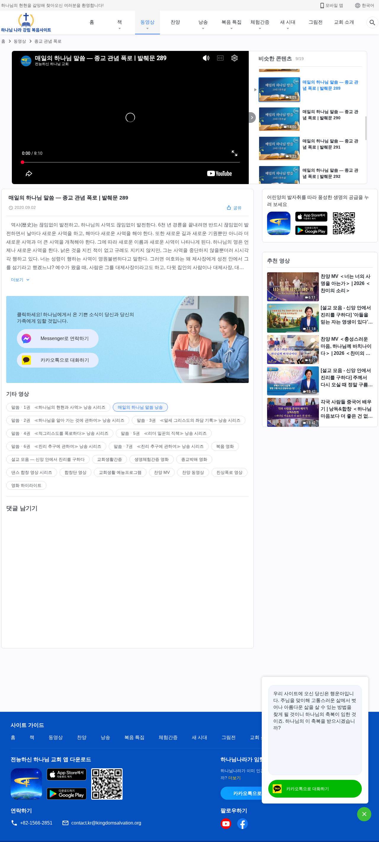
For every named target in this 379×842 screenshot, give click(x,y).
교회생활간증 (109, 459)
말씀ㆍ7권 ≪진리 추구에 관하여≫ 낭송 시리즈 (159, 446)
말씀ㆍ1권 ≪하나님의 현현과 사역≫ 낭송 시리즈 (58, 407)
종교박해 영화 (194, 459)
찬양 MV (162, 472)
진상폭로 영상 (229, 472)
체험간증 (259, 22)
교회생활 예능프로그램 (120, 472)
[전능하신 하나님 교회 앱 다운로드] (26, 783)
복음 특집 (231, 22)
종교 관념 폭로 (48, 41)
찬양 (175, 22)
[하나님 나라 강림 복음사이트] (26, 22)
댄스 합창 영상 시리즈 (31, 472)
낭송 (203, 22)
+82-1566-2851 (36, 822)
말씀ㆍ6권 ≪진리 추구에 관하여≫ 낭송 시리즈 (56, 446)
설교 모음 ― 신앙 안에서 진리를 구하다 (48, 459)
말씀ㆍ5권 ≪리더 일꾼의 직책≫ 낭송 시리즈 (164, 433)
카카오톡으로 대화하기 (257, 793)
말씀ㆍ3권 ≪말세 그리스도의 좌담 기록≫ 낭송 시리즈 (188, 420)
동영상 (147, 22)
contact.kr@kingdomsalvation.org (106, 822)
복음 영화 (225, 446)
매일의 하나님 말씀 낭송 (140, 407)
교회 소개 (344, 22)
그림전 (316, 22)
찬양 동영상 (193, 472)
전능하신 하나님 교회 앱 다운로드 (51, 759)
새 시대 (288, 22)
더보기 (234, 777)
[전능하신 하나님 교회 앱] (278, 223)
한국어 (368, 5)
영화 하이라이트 (26, 485)
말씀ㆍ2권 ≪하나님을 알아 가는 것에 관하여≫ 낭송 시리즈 (67, 420)
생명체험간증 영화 (151, 459)
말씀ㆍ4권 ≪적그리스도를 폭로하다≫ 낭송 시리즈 (59, 433)
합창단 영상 (75, 472)
